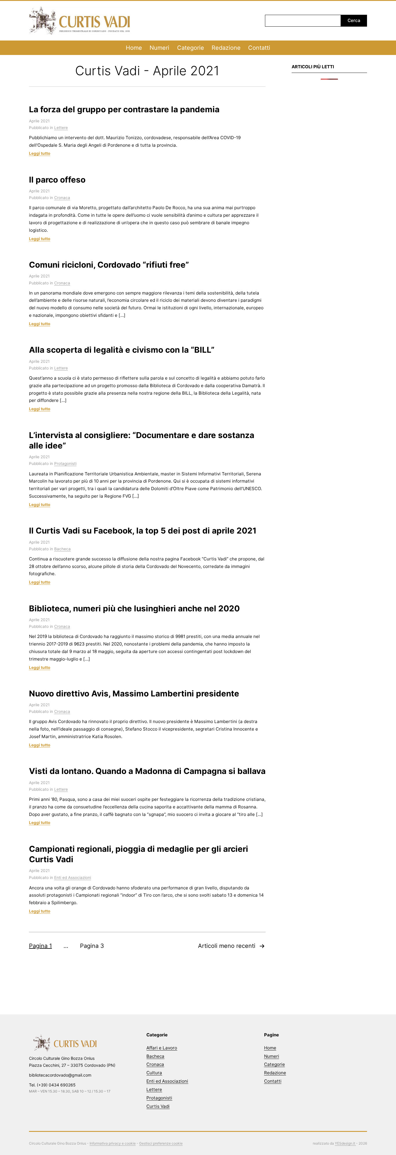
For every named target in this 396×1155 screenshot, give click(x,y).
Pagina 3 (92, 945)
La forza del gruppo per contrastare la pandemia (124, 109)
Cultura (154, 1072)
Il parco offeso (57, 180)
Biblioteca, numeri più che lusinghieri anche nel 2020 (134, 608)
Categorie (190, 47)
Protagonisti (65, 463)
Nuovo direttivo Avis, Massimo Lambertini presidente (134, 693)
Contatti (259, 47)
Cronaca (62, 197)
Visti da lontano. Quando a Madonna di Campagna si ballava (147, 771)
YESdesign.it (345, 1143)
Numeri (159, 47)
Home (134, 47)
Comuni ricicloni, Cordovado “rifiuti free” (109, 265)
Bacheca (62, 549)
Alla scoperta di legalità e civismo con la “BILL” (122, 350)
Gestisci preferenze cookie (161, 1143)
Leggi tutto (39, 153)
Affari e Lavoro (161, 1048)
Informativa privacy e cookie (113, 1143)
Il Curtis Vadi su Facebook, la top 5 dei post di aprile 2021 (143, 531)
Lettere (61, 127)
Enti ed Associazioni (72, 877)
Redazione (226, 47)
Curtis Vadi (158, 1106)
